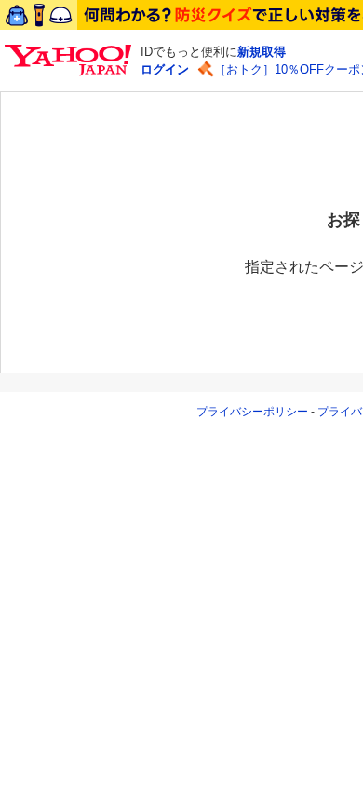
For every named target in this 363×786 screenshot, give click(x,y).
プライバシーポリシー (252, 411)
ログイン (165, 69)
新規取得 (261, 52)
